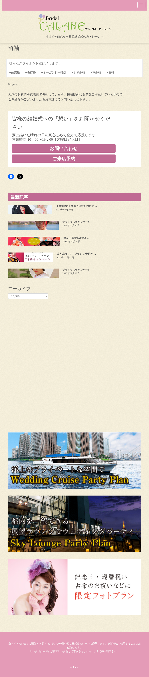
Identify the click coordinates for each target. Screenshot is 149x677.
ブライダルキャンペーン (76, 222)
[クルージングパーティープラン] (74, 460)
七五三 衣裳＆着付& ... (76, 238)
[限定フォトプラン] (74, 587)
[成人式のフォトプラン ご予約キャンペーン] (30, 257)
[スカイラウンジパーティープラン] (74, 524)
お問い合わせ (64, 148)
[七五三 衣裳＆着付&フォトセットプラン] (34, 241)
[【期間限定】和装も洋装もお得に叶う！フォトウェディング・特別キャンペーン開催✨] (30, 209)
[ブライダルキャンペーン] (33, 225)
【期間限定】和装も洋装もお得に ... (76, 206)
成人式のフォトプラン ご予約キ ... (76, 254)
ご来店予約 (63, 158)
